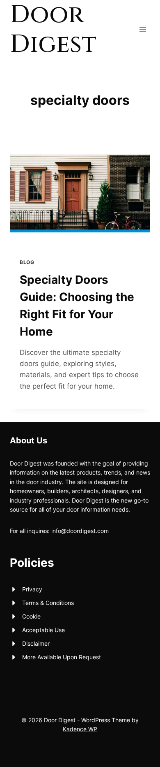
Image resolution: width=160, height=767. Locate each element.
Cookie (31, 616)
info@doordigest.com (80, 530)
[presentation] (80, 201)
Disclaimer (36, 643)
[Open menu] (142, 29)
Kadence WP (80, 728)
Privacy (32, 589)
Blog (27, 262)
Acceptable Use (43, 629)
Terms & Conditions (48, 602)
